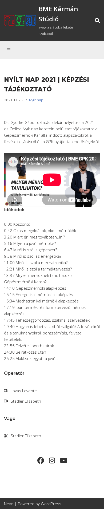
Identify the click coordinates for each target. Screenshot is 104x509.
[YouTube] (64, 461)
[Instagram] (52, 461)
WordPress (51, 503)
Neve (8, 503)
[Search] (97, 20)
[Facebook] (41, 461)
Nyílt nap (36, 100)
